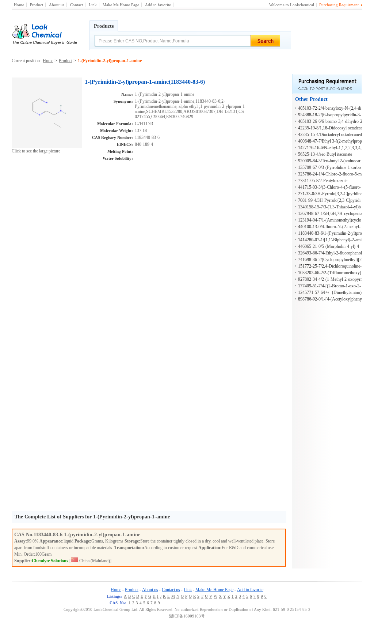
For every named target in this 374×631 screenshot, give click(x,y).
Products (104, 26)
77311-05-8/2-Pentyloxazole (322, 180)
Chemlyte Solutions (50, 560)
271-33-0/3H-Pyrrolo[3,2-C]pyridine (330, 193)
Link (93, 5)
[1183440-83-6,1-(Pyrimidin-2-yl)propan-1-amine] (47, 146)
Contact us (171, 589)
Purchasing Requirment (339, 5)
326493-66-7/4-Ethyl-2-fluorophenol (330, 253)
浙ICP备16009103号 (187, 616)
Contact (76, 5)
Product (36, 5)
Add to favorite (158, 5)
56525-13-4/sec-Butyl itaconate (325, 154)
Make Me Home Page (121, 5)
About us (56, 5)
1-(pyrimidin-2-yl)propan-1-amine (102, 534)
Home (19, 5)
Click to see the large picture (36, 151)
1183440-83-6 (49, 534)
